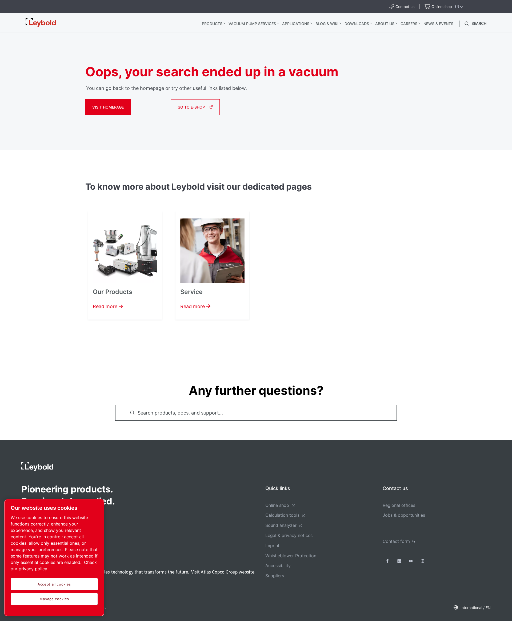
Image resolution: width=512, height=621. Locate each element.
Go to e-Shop (191, 107)
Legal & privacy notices (289, 535)
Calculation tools (282, 515)
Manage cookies (54, 599)
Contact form (396, 541)
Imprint (272, 545)
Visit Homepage (108, 107)
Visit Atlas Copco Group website (222, 572)
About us (384, 23)
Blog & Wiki (326, 23)
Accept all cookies (54, 584)
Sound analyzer (281, 525)
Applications (295, 23)
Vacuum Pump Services (252, 23)
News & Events (438, 23)
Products (212, 23)
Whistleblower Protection (290, 555)
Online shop (277, 505)
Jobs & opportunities (404, 515)
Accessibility (278, 565)
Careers (409, 23)
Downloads (357, 23)
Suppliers (274, 575)
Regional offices (399, 505)
